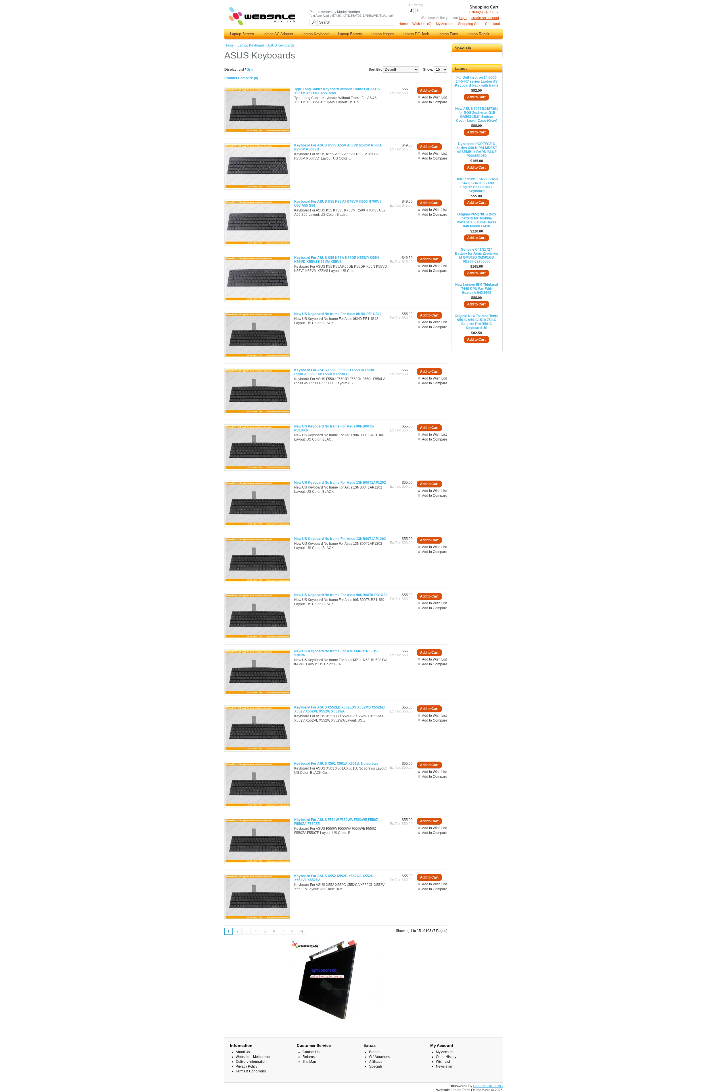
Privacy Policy (246, 1066)
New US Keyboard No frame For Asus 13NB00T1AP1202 (340, 483)
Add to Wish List (434, 97)
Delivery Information (251, 1062)
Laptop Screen (242, 34)
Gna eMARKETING (488, 1086)
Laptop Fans (448, 34)
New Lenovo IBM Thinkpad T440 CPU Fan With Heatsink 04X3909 (476, 289)
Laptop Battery (350, 34)
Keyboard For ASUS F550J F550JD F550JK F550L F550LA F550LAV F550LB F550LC (334, 372)
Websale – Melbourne (253, 1057)
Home (403, 24)
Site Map (309, 1062)
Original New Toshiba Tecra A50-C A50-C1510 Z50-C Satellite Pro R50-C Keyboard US (476, 322)
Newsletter (444, 1066)
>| (301, 931)
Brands (374, 1052)
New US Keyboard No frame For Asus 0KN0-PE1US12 (338, 314)
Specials (376, 1066)
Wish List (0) (421, 24)
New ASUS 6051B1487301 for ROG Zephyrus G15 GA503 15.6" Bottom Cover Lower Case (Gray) (476, 115)
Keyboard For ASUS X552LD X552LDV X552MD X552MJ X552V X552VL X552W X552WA (339, 709)
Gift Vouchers (379, 1057)
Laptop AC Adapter (277, 34)
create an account (485, 18)
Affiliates (375, 1062)
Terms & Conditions (251, 1071)
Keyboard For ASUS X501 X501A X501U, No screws (336, 764)
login (463, 18)
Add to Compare (434, 102)
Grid (249, 70)
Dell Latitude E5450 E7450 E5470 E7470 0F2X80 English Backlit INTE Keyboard (477, 185)
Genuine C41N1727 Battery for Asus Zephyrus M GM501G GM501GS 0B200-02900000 (476, 255)
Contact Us (310, 1052)
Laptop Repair (478, 34)
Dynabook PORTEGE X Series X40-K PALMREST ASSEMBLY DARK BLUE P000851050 (476, 150)
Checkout (492, 24)
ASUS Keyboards (281, 45)
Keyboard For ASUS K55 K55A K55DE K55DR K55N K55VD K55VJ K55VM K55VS (336, 260)
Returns (308, 1057)
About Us (243, 1052)
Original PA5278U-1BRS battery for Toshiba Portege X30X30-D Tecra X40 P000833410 (476, 220)
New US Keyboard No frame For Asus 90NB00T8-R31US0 (341, 595)
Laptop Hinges (382, 34)
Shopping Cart (469, 24)
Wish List (443, 1062)
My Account (445, 24)
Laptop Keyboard (315, 34)
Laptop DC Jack (416, 34)
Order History (446, 1057)
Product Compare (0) (241, 78)
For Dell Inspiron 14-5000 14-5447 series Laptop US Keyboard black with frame (476, 81)
